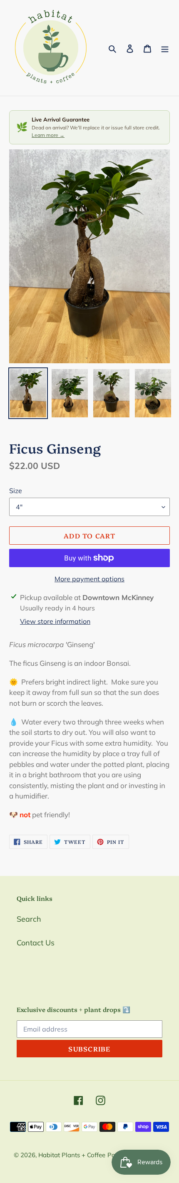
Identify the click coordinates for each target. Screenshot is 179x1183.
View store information (55, 621)
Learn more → (48, 135)
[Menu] (165, 48)
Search (29, 919)
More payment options (89, 579)
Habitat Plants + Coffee (71, 1155)
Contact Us (36, 942)
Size (15, 490)
